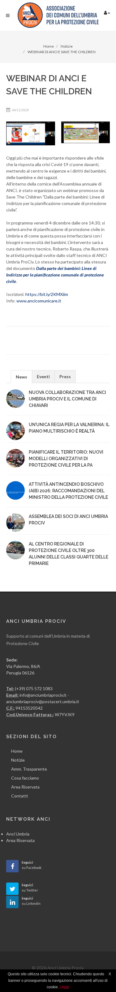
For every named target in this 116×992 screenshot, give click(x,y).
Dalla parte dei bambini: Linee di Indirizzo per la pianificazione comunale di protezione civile (55, 275)
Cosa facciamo (25, 777)
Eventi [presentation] (43, 376)
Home (17, 751)
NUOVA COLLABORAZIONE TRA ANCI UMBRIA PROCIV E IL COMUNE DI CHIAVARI (67, 399)
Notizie (18, 760)
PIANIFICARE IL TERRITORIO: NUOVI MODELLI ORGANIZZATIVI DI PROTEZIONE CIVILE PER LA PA (66, 459)
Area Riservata (25, 786)
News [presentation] (21, 376)
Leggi (64, 987)
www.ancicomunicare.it (38, 300)
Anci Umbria (17, 833)
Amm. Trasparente (29, 769)
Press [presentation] (65, 376)
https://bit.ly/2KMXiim (46, 294)
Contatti (19, 795)
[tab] (21, 376)
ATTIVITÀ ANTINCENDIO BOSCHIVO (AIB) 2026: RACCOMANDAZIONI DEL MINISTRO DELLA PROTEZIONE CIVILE (68, 491)
